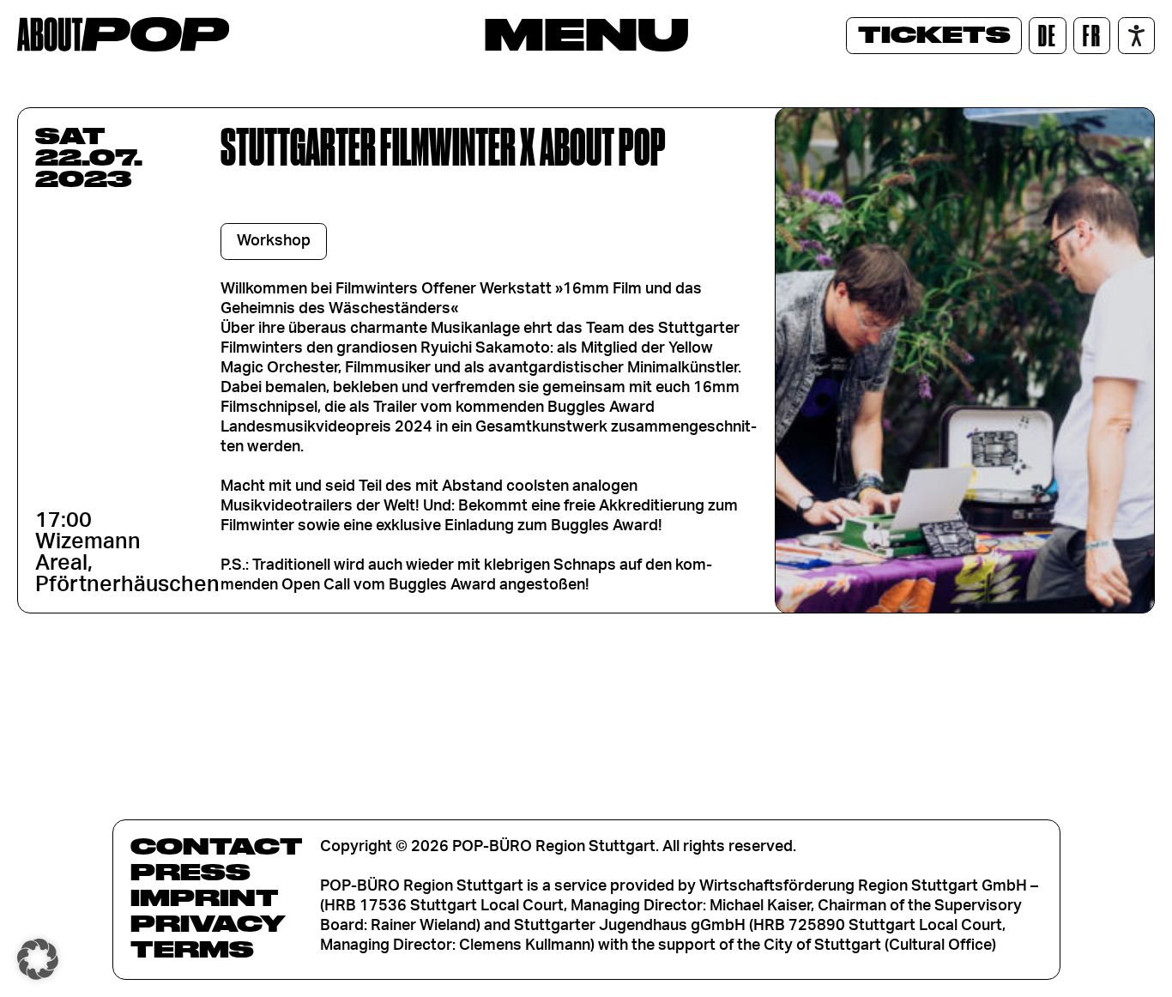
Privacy (208, 923)
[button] (38, 959)
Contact (216, 846)
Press (190, 872)
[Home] (123, 34)
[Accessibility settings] (1136, 35)
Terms (192, 949)
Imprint (204, 897)
